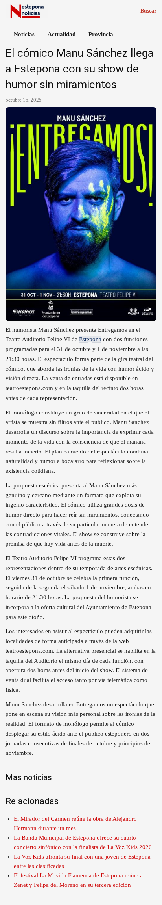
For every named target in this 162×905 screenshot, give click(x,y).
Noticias (24, 34)
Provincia (100, 34)
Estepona (90, 339)
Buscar (148, 11)
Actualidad (61, 34)
